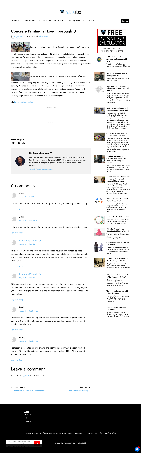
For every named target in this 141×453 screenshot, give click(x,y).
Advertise (58, 20)
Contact (90, 20)
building (17, 38)
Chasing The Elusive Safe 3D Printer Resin (117, 243)
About (26, 412)
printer (41, 36)
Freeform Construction (23, 102)
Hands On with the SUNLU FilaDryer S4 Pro (116, 74)
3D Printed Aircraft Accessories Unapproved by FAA (117, 59)
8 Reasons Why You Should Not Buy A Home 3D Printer (117, 259)
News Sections (30, 20)
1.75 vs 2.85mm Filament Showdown (116, 308)
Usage (46, 36)
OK (37, 443)
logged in (25, 375)
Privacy (27, 418)
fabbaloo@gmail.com (30, 240)
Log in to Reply (17, 209)
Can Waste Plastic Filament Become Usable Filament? (116, 134)
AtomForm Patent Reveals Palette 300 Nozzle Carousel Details (117, 88)
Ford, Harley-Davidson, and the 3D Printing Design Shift (117, 109)
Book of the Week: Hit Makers (117, 217)
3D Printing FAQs (73, 20)
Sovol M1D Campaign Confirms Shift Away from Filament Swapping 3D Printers (116, 159)
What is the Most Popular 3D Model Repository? (117, 200)
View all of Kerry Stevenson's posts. (41, 169)
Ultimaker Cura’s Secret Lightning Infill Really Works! (117, 230)
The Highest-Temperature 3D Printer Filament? (117, 292)
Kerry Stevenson (18, 36)
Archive (27, 421)
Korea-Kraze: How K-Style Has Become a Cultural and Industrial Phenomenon (118, 178)
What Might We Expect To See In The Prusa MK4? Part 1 (118, 276)
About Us (16, 20)
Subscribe (47, 20)
